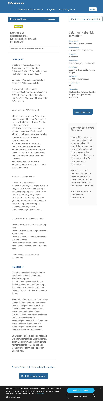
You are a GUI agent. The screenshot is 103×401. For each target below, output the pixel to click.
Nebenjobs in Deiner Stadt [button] (30, 9)
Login (92, 9)
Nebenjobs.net (16, 3)
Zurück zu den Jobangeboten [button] (85, 19)
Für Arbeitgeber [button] (66, 9)
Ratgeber (51, 9)
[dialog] (51, 393)
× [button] (100, 389)
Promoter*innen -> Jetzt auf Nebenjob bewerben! (33, 367)
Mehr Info (40, 394)
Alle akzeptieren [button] (80, 390)
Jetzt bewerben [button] (83, 111)
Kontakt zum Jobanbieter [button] (33, 376)
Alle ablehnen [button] (80, 396)
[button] (35, 397)
